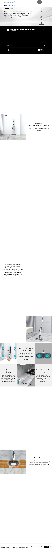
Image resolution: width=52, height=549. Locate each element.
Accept (46, 546)
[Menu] (46, 2)
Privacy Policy (25, 547)
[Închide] (50, 546)
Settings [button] (33, 546)
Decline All (39, 546)
